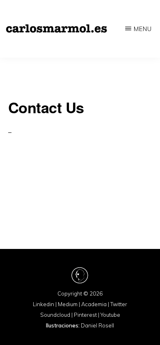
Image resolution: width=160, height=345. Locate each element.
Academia (94, 304)
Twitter (118, 304)
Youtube (110, 314)
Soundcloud (55, 314)
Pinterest (85, 314)
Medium (68, 304)
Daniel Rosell (97, 325)
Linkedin (43, 304)
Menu (143, 29)
